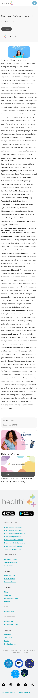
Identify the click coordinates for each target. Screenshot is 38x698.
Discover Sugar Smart (12, 537)
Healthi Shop (9, 611)
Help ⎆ (6, 641)
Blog (6, 592)
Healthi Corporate (11, 624)
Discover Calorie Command (14, 543)
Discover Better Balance (13, 540)
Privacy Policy (24, 692)
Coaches (7, 595)
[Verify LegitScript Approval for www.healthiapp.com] (24, 673)
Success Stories (10, 582)
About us (7, 634)
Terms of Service (8, 692)
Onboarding (8, 566)
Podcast (7, 601)
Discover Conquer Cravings (14, 533)
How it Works (9, 579)
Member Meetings (11, 598)
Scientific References (12, 549)
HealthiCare (8, 621)
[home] (7, 3)
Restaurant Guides (11, 559)
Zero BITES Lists (10, 562)
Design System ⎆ (10, 644)
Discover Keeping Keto (13, 546)
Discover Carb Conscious (13, 530)
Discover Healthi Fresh (13, 527)
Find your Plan (9, 576)
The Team (8, 638)
